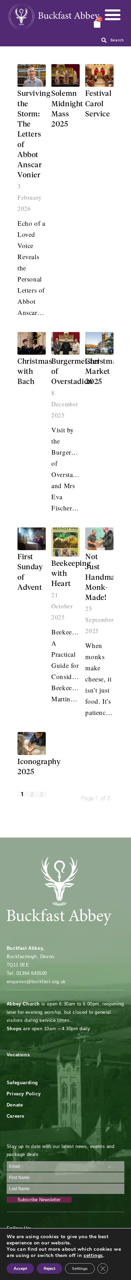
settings (93, 1255)
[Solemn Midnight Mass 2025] (65, 75)
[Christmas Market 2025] (99, 343)
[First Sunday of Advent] (31, 538)
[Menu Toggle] (112, 14)
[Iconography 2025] (31, 743)
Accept (20, 1268)
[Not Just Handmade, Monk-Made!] (99, 538)
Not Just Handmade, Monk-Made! (105, 578)
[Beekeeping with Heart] (65, 542)
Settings (80, 1268)
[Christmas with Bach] (31, 343)
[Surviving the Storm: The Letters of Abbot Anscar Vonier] (31, 75)
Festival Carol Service (98, 104)
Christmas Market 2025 (102, 372)
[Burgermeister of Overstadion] (65, 343)
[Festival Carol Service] (99, 75)
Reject (49, 1268)
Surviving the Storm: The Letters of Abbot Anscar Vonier (33, 134)
